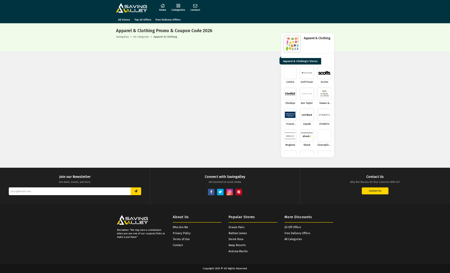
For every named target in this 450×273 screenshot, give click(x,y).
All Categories (141, 36)
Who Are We (180, 227)
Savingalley (122, 36)
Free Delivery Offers (168, 19)
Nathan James (238, 233)
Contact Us (375, 190)
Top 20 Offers (142, 19)
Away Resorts (237, 245)
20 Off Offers (292, 227)
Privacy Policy (182, 233)
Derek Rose (236, 239)
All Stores (124, 19)
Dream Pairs (237, 227)
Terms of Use (181, 239)
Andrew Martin (238, 251)
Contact (178, 245)
